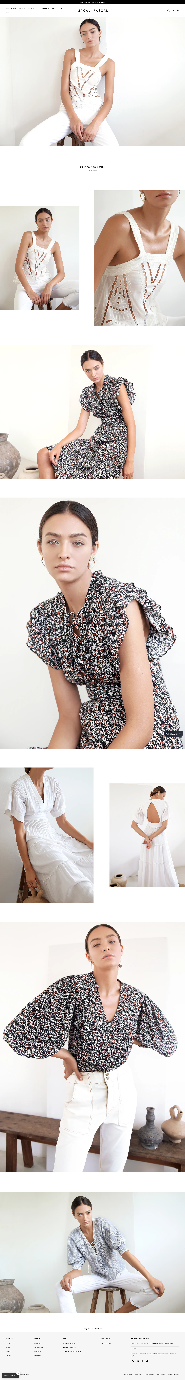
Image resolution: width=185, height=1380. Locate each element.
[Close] (134, 670)
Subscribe (110, 691)
